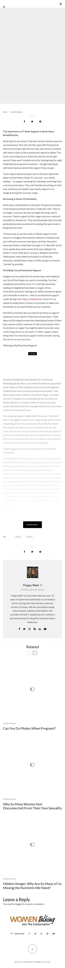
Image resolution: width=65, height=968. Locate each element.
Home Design (26, 359)
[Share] (24, 121)
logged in (20, 904)
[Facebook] (29, 933)
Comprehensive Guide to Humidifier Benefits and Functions (38, 364)
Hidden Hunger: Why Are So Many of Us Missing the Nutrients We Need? (32, 886)
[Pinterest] (47, 933)
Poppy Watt (31, 585)
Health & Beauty (19, 49)
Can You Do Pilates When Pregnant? (29, 728)
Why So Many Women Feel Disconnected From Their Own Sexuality (32, 806)
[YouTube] (53, 933)
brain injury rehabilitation (29, 299)
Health (30, 537)
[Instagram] (41, 933)
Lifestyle (31, 49)
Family (18, 537)
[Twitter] (35, 933)
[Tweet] (32, 121)
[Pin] (40, 121)
